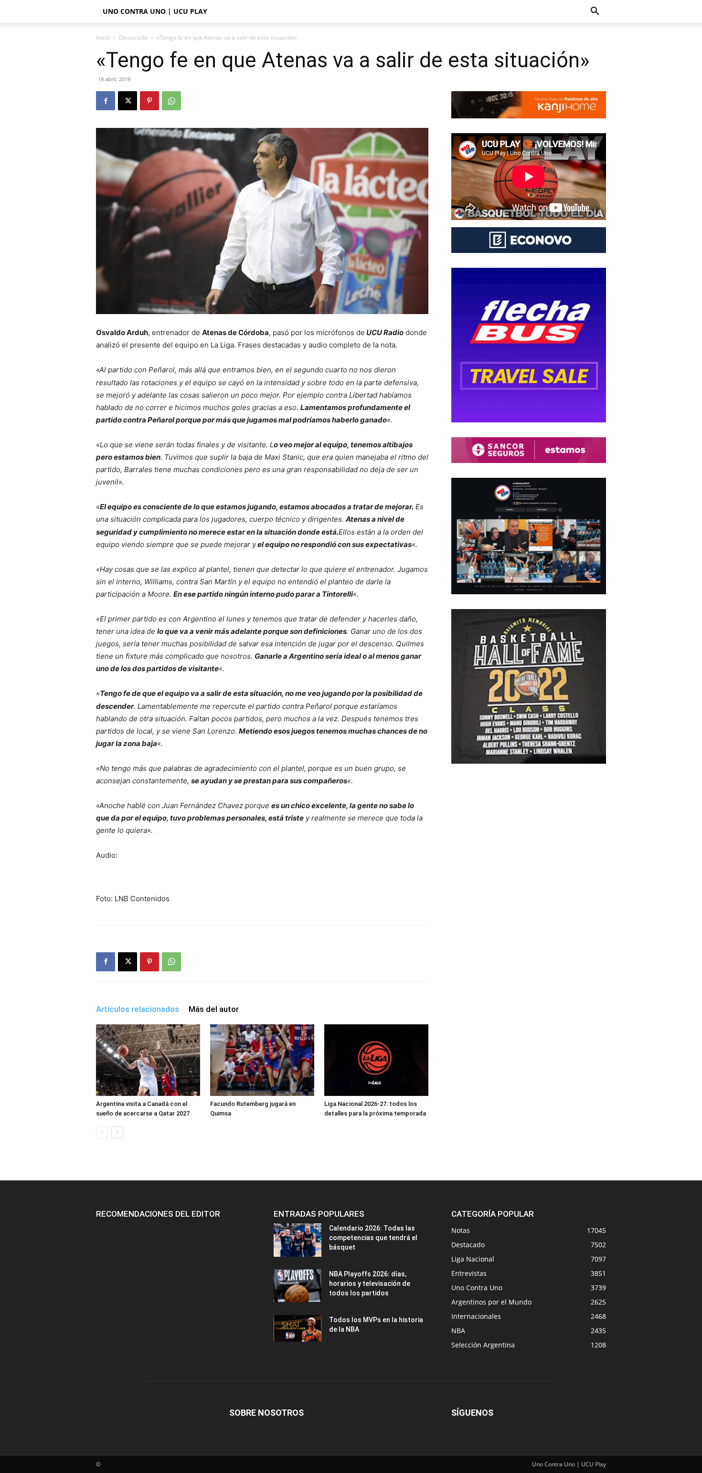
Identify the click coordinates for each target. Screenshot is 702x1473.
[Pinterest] (149, 100)
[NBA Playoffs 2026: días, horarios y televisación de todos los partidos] (297, 1286)
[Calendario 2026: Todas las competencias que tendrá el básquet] (297, 1240)
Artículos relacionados (137, 1009)
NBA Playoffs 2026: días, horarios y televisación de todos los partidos (369, 1283)
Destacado (133, 37)
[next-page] (117, 1132)
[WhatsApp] (171, 100)
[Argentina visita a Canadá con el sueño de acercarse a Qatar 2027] (148, 1060)
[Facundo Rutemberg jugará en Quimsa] (262, 1060)
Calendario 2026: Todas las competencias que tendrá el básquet (373, 1237)
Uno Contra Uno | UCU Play (155, 11)
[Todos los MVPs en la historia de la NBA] (297, 1328)
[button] (594, 12)
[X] (127, 100)
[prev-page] (102, 1132)
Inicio (103, 37)
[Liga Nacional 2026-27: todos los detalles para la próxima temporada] (376, 1060)
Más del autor (214, 1009)
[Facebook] (105, 100)
